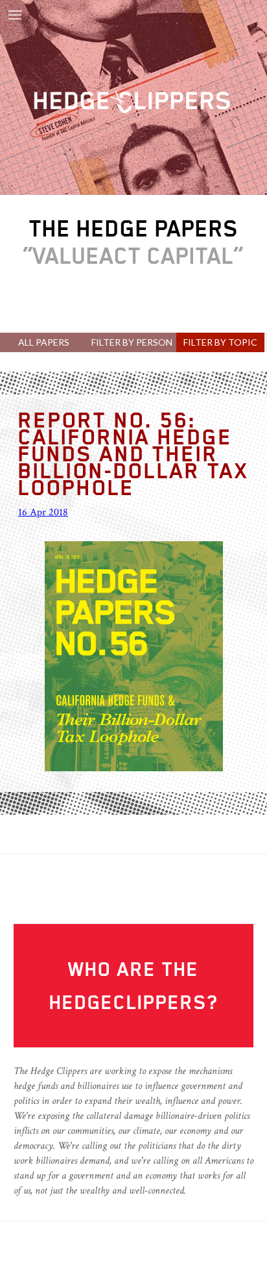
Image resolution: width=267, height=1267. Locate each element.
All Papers (43, 342)
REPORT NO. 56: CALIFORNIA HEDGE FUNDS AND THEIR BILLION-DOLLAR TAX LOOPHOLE (133, 453)
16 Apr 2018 (43, 512)
